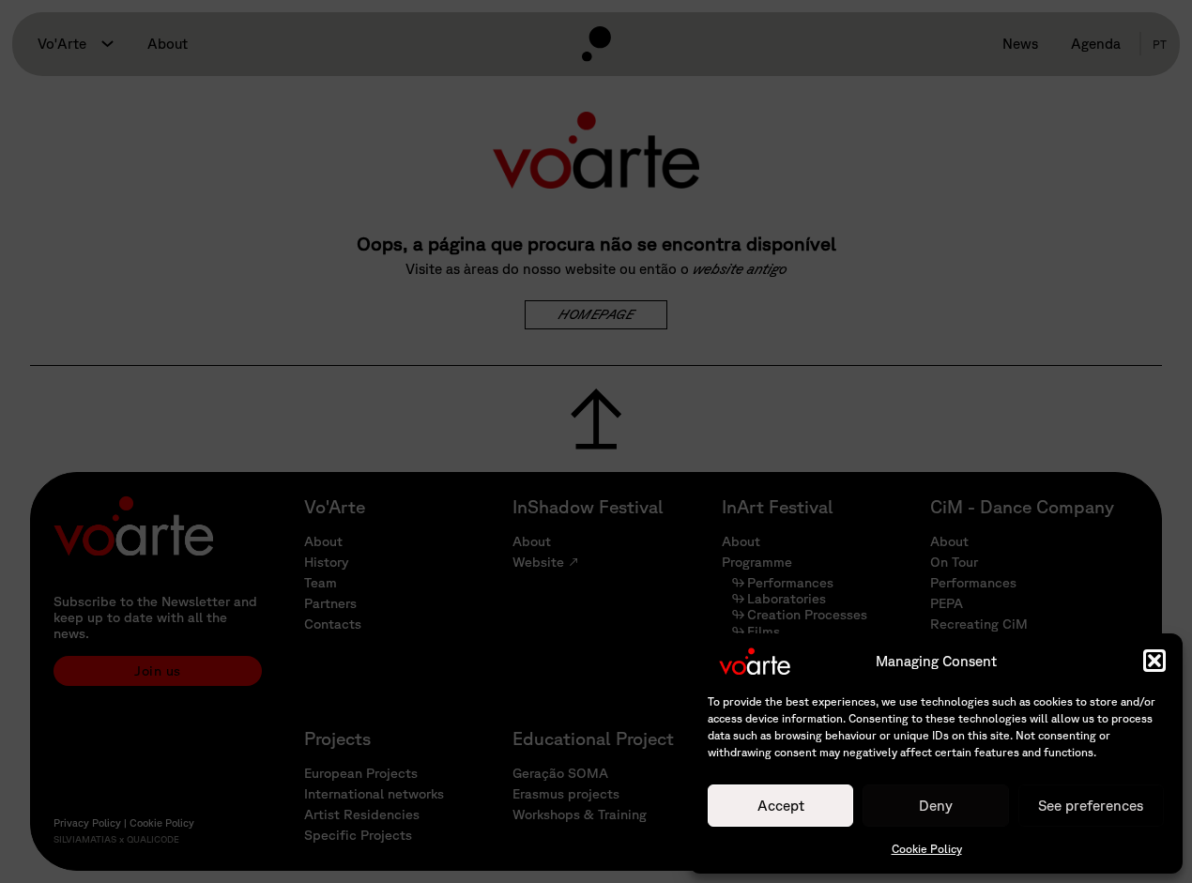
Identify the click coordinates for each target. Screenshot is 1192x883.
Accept (780, 805)
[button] (1154, 660)
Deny (936, 805)
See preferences (1090, 805)
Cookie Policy (927, 849)
